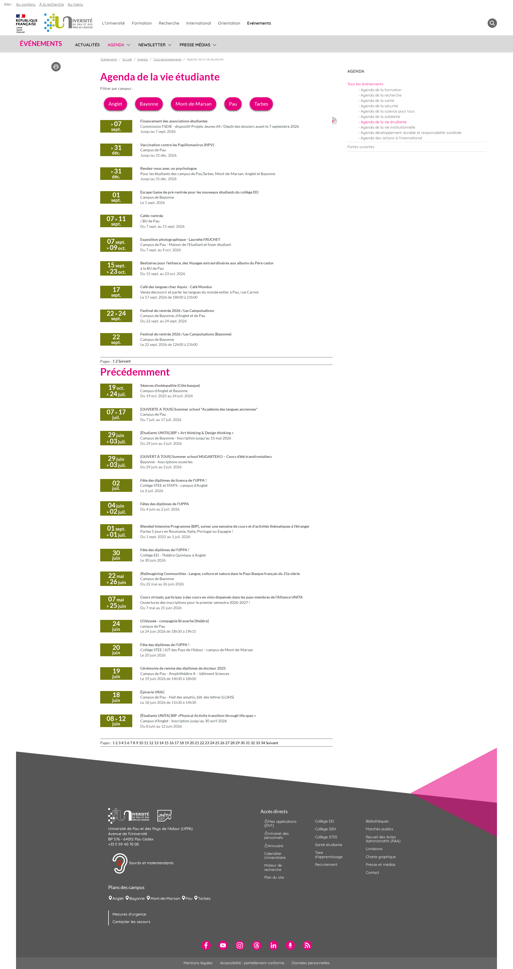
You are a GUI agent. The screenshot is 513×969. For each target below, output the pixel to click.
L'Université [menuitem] (113, 23)
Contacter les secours (131, 921)
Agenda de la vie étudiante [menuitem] (384, 121)
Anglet (115, 104)
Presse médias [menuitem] (195, 44)
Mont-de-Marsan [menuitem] (165, 898)
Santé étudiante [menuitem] (328, 844)
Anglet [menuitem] (118, 898)
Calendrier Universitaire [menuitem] (275, 855)
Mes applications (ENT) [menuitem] (280, 823)
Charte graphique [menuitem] (381, 856)
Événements (109, 59)
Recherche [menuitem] (169, 23)
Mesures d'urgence (129, 914)
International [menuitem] (198, 23)
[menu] (128, 44)
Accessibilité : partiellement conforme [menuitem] (252, 962)
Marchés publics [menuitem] (379, 829)
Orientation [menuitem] (229, 23)
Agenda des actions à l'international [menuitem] (391, 138)
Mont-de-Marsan (194, 104)
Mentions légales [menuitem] (198, 962)
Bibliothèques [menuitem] (377, 821)
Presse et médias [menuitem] (380, 864)
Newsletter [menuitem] (151, 44)
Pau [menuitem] (189, 898)
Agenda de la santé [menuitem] (377, 100)
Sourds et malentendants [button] (151, 862)
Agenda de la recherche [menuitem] (381, 95)
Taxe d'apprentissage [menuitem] (329, 854)
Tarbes (261, 104)
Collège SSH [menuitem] (325, 829)
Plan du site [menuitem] (274, 877)
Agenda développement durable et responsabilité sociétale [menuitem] (411, 132)
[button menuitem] (492, 23)
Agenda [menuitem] (116, 44)
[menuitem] (416, 84)
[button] (132, 815)
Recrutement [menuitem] (326, 864)
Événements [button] (41, 43)
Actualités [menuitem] (87, 44)
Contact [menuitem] (372, 872)
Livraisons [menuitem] (374, 848)
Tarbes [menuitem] (204, 898)
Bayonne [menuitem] (137, 898)
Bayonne (149, 104)
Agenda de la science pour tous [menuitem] (388, 111)
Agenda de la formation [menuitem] (381, 89)
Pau (233, 104)
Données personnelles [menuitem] (311, 962)
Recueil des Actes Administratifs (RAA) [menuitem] (383, 839)
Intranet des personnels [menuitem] (276, 835)
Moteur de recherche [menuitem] (273, 867)
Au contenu (26, 4)
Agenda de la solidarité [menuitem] (380, 116)
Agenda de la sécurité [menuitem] (379, 105)
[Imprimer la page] (56, 66)
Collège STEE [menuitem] (326, 837)
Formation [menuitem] (142, 23)
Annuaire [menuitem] (275, 845)
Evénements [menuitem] (259, 23)
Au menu (75, 4)
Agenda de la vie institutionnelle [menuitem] (388, 127)
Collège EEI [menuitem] (324, 821)
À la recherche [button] (51, 4)
